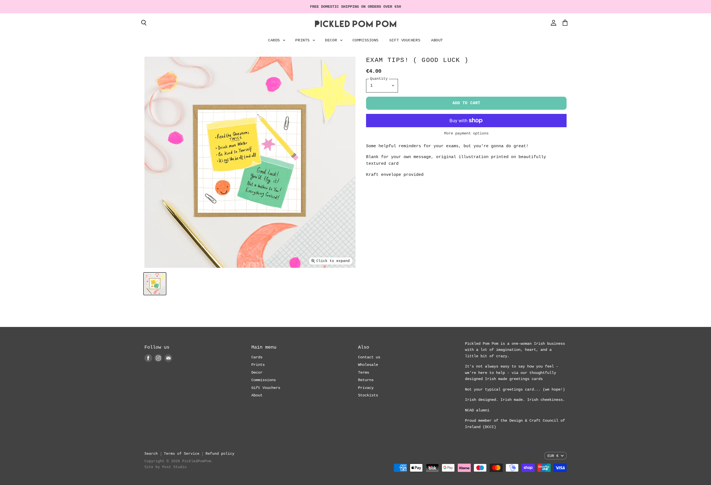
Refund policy (220, 454)
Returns (366, 380)
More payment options (466, 133)
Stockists (368, 395)
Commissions (365, 40)
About (437, 40)
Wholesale (368, 364)
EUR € (553, 456)
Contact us (369, 357)
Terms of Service (181, 454)
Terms (363, 372)
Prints (303, 40)
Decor (332, 40)
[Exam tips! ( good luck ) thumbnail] (155, 284)
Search (151, 454)
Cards (275, 40)
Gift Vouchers (404, 40)
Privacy (366, 388)
